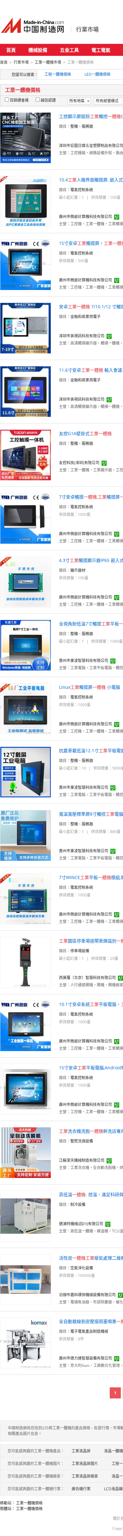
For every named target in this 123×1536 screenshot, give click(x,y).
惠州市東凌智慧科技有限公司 (83, 660)
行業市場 (87, 29)
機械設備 (37, 50)
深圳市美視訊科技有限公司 (81, 336)
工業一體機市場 (48, 62)
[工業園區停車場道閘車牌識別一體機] (25, 962)
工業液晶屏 (81, 1451)
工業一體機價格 (29, 1503)
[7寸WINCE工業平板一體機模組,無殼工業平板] (25, 898)
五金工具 (69, 50)
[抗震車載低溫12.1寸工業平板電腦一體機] (25, 771)
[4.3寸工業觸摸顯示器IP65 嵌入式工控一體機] (25, 581)
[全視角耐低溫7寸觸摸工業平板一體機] (25, 644)
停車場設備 (79, 951)
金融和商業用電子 (85, 316)
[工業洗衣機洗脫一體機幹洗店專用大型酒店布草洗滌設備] (25, 1152)
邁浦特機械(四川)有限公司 (81, 1223)
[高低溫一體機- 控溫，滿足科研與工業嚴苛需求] (25, 1215)
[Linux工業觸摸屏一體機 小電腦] (25, 708)
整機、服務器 (81, 126)
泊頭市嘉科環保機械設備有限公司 (87, 1294)
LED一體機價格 (97, 74)
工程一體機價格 (57, 74)
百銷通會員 (19, 100)
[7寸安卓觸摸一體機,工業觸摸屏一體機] (25, 518)
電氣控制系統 (81, 189)
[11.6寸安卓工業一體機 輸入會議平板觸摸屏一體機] (25, 391)
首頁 (11, 50)
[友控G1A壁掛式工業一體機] (25, 454)
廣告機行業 (81, 1489)
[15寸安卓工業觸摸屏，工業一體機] (25, 264)
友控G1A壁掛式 (85, 433)
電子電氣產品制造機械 (89, 1331)
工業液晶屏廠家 (85, 1476)
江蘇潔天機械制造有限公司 (81, 1160)
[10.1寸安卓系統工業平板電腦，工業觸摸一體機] (25, 1025)
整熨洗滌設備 (81, 1141)
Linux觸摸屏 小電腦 (89, 687)
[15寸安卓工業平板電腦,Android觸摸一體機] (25, 1088)
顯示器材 (77, 570)
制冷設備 (77, 1204)
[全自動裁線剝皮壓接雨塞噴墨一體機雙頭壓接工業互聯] (25, 1342)
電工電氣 (100, 50)
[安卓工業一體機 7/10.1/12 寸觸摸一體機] (25, 327)
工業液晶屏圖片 (85, 1463)
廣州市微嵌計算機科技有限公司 (85, 216)
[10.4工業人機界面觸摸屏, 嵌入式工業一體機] (25, 201)
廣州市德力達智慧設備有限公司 (85, 1358)
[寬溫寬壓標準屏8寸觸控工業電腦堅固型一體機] (25, 835)
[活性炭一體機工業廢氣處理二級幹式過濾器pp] (25, 1279)
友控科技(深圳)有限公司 (79, 462)
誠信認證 (48, 100)
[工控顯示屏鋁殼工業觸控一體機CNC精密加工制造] (25, 137)
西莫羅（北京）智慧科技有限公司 (87, 977)
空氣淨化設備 (81, 1268)
